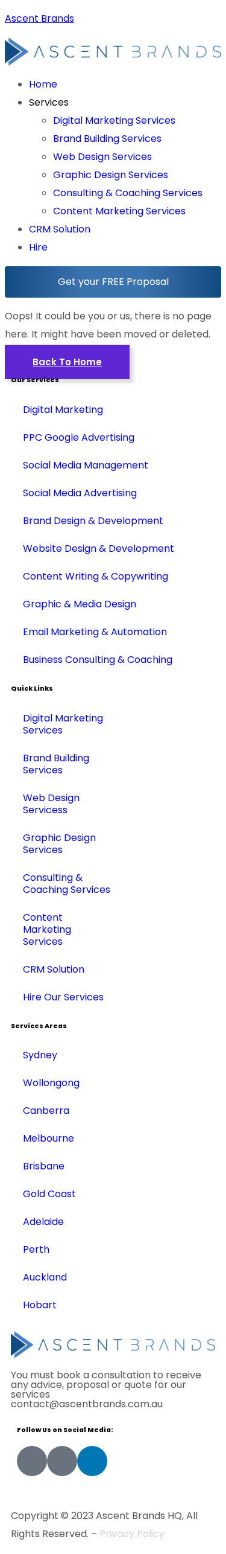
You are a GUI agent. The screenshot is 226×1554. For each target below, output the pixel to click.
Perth (36, 1249)
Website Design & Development (98, 548)
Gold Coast (49, 1194)
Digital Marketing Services (114, 120)
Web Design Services (102, 157)
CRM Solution (59, 229)
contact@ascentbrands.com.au (87, 1404)
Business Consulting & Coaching (97, 660)
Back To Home (67, 362)
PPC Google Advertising (78, 437)
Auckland (45, 1277)
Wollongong (51, 1083)
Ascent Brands (39, 18)
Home (43, 84)
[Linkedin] (92, 1461)
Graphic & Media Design (79, 604)
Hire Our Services (63, 997)
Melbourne (48, 1138)
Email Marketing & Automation (95, 632)
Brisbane (43, 1166)
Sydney (40, 1055)
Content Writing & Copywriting (95, 576)
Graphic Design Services (110, 175)
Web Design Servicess (51, 804)
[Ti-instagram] (62, 1461)
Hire (38, 247)
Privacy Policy (132, 1534)
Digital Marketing (63, 410)
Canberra (46, 1111)
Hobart (40, 1305)
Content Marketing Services (119, 211)
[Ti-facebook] (32, 1461)
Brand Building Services (107, 138)
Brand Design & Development (93, 521)
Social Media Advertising (80, 493)
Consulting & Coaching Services (127, 193)
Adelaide (43, 1222)
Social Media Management (85, 465)
